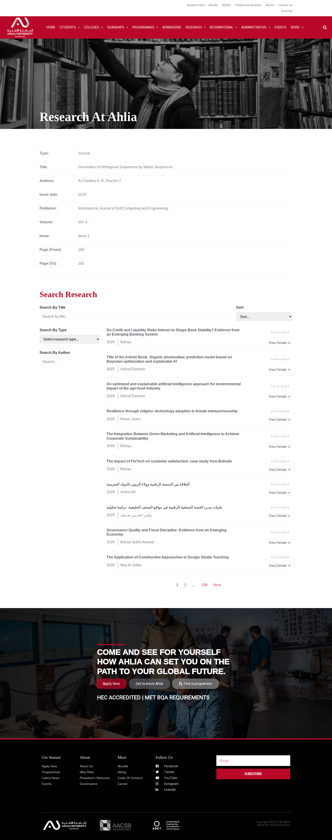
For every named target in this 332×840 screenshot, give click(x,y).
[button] (325, 27)
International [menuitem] (221, 27)
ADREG (226, 5)
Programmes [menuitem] (143, 27)
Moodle (213, 5)
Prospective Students (248, 5)
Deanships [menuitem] (115, 27)
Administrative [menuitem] (254, 27)
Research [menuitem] (194, 27)
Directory (286, 11)
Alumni (270, 5)
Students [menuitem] (68, 27)
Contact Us (285, 5)
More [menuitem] (295, 27)
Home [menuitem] (51, 27)
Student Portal (196, 5)
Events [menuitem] (280, 27)
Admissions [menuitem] (171, 27)
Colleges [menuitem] (91, 27)
